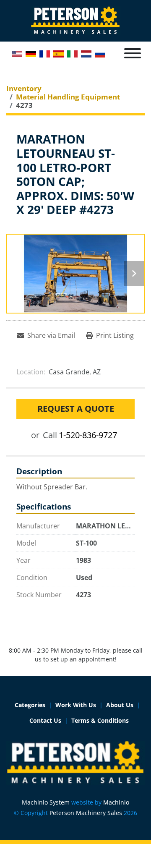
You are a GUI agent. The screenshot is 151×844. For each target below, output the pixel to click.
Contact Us (45, 720)
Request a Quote (75, 408)
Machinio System (46, 802)
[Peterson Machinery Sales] (75, 762)
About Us (119, 705)
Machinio (116, 802)
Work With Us (75, 705)
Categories (30, 705)
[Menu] (132, 53)
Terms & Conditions (100, 720)
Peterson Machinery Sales (85, 813)
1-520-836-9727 (88, 435)
